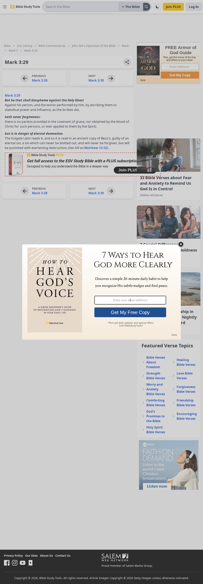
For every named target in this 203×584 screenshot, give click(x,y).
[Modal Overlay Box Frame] (101, 292)
